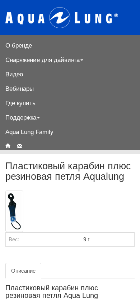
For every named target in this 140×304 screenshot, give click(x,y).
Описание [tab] (23, 271)
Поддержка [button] (20, 117)
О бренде (18, 45)
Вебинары (19, 88)
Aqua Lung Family (29, 132)
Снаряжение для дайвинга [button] (42, 60)
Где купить (20, 103)
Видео (14, 74)
